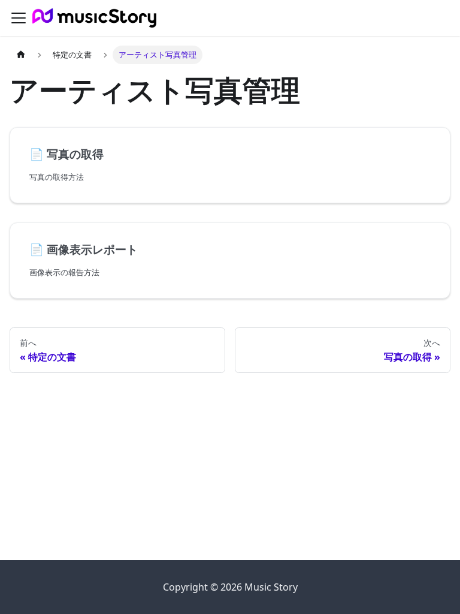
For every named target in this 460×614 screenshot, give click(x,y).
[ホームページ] (21, 55)
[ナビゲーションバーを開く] (19, 18)
